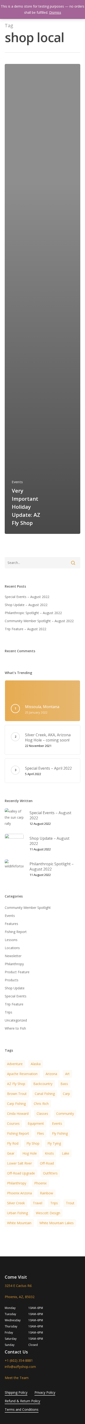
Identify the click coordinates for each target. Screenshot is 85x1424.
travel (37, 1203)
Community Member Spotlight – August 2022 (39, 621)
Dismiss (55, 12)
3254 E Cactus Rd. (18, 1285)
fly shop (32, 1143)
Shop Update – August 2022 (26, 605)
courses (13, 1123)
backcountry (42, 1083)
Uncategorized (16, 1020)
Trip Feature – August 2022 (25, 629)
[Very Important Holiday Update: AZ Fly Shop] (42, 299)
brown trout (17, 1093)
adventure (15, 1064)
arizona (51, 1073)
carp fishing (16, 1103)
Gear (10, 1153)
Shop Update (15, 988)
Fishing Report (16, 931)
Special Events (15, 996)
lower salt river (19, 1163)
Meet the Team (17, 1377)
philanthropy (16, 1183)
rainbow (46, 1193)
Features (11, 923)
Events (17, 482)
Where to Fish (15, 1028)
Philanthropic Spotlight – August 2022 (33, 613)
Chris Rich (41, 1103)
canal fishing (45, 1093)
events (57, 1123)
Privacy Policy (44, 1392)
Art (67, 1073)
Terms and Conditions (21, 1409)
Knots (49, 1153)
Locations (12, 948)
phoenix (40, 1183)
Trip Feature (14, 1004)
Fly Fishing (60, 1133)
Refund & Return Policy (22, 1401)
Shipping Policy (16, 1392)
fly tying (54, 1143)
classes (42, 1113)
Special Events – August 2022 (27, 596)
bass (64, 1083)
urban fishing (17, 1213)
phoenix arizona (19, 1193)
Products (11, 980)
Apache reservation (22, 1073)
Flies (40, 1133)
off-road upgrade (21, 1173)
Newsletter (13, 956)
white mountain (19, 1223)
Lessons (11, 939)
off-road (47, 1163)
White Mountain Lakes (56, 1223)
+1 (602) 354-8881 (19, 1360)
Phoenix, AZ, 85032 (19, 1297)
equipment (36, 1123)
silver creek (16, 1203)
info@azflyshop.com (20, 1366)
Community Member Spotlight (28, 907)
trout (70, 1203)
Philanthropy (14, 964)
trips (54, 1203)
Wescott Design (48, 1213)
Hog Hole (29, 1153)
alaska (36, 1064)
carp (66, 1093)
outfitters (50, 1173)
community (65, 1113)
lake (65, 1153)
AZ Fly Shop (16, 1083)
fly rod (12, 1143)
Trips (8, 1012)
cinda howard (18, 1113)
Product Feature (17, 972)
